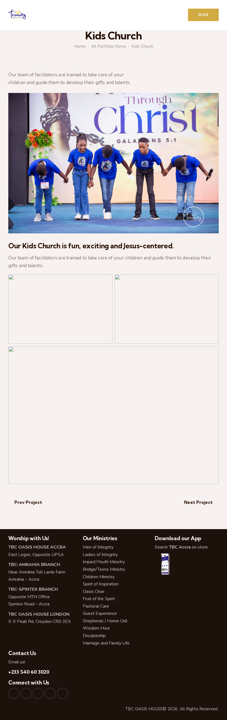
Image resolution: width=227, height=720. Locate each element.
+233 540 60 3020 (28, 672)
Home (80, 46)
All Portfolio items (108, 46)
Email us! (16, 662)
